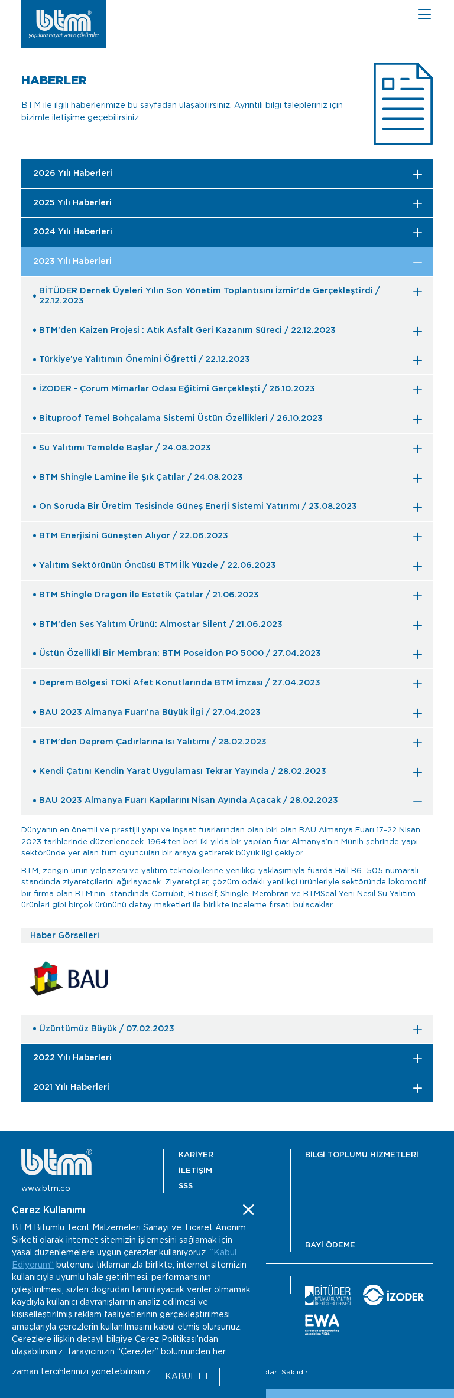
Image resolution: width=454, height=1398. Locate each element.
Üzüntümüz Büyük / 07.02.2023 (106, 1029)
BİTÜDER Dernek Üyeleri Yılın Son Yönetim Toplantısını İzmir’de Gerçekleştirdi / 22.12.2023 (209, 296)
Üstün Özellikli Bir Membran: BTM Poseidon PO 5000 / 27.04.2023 (180, 653)
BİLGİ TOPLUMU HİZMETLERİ (362, 1155)
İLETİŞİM (195, 1171)
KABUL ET (187, 1377)
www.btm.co (45, 1189)
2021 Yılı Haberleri (71, 1087)
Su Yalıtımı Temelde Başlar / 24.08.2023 (125, 448)
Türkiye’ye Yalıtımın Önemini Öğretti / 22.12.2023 (144, 359)
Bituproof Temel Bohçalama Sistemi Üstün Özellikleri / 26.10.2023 (181, 418)
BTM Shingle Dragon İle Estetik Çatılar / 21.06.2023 (149, 595)
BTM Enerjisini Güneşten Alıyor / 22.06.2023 (133, 536)
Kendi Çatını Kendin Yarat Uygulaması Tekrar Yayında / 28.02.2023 (182, 771)
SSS (186, 1186)
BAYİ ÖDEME (330, 1245)
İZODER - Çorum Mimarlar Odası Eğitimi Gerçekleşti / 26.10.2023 (177, 389)
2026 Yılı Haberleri (72, 173)
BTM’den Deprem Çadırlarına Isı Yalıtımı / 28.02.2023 (153, 742)
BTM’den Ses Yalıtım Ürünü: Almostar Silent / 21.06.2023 (161, 624)
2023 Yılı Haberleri (72, 261)
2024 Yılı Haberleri (72, 232)
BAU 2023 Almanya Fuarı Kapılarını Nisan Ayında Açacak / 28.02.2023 (188, 800)
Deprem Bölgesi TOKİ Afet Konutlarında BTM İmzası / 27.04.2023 (179, 683)
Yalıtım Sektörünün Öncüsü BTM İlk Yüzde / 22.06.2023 (157, 565)
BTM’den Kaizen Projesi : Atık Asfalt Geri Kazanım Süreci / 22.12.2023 (187, 330)
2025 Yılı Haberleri (72, 203)
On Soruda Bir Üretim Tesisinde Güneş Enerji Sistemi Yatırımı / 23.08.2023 (198, 506)
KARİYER (196, 1155)
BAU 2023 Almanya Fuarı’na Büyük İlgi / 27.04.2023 (150, 712)
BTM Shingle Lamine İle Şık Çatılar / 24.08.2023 (141, 477)
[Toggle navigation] (424, 14)
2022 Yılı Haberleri (72, 1058)
